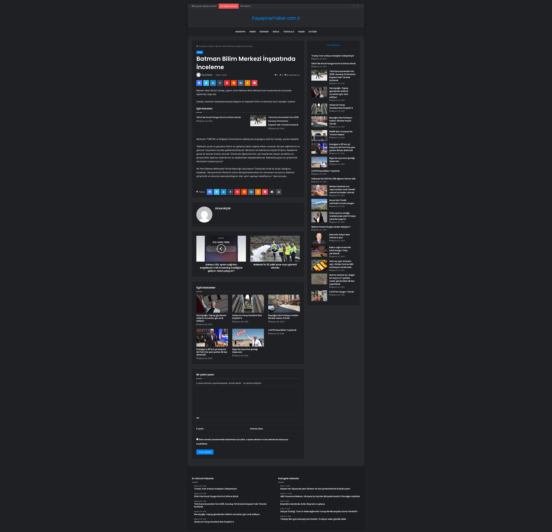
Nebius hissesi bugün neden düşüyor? (331, 226)
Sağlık (276, 31)
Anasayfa (240, 31)
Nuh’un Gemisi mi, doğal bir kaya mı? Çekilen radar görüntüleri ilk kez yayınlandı (341, 279)
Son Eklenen (333, 45)
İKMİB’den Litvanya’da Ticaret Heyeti (340, 133)
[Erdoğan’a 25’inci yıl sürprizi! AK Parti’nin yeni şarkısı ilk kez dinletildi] (212, 338)
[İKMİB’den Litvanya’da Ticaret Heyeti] (319, 135)
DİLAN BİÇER (207, 75)
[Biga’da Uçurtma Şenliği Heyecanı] (248, 338)
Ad (198, 418)
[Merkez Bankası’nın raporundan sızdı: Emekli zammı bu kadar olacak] (319, 190)
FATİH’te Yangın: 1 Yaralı (341, 291)
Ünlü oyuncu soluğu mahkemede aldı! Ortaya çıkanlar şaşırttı (342, 216)
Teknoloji (288, 31)
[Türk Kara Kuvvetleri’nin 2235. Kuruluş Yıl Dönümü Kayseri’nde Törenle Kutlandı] (258, 120)
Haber (252, 31)
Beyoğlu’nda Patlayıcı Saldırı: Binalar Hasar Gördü (283, 317)
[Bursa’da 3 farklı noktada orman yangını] (319, 204)
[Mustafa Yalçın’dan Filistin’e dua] (319, 238)
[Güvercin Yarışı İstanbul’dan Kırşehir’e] (248, 304)
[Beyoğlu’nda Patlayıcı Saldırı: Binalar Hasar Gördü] (284, 304)
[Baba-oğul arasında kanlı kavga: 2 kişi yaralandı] (319, 251)
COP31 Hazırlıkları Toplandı (282, 330)
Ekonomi (264, 31)
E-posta (200, 428)
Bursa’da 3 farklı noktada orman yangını (341, 202)
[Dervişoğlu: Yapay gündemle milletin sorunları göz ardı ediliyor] (212, 304)
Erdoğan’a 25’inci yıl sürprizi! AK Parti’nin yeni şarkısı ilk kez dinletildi (211, 352)
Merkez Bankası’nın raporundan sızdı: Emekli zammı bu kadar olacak (342, 189)
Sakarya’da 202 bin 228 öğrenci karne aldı (333, 178)
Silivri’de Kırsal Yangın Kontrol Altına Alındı (219, 117)
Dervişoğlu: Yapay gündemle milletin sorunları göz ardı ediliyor (211, 318)
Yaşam (301, 31)
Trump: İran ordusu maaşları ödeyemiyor (332, 55)
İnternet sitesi (256, 428)
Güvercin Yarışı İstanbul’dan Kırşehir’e (247, 317)
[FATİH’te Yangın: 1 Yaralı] (319, 295)
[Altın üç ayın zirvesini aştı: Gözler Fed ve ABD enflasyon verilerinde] (319, 265)
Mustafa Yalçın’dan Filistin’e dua (339, 236)
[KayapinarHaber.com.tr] (276, 18)
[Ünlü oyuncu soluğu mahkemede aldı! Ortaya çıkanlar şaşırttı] (319, 217)
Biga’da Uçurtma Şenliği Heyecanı (245, 350)
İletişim (313, 31)
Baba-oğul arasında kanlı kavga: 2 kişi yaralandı (340, 250)
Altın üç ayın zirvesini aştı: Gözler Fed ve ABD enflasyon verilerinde (341, 264)
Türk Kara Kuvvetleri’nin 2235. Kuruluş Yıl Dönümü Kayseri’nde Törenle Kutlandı (275, 6)
